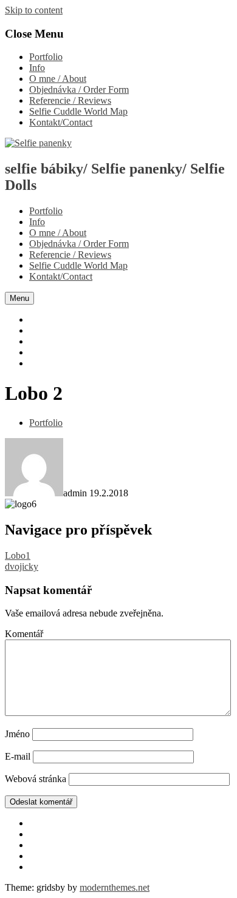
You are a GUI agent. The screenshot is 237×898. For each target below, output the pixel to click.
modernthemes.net (114, 887)
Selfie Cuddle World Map (78, 111)
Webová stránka (35, 779)
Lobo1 (17, 555)
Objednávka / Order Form (79, 89)
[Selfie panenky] (38, 143)
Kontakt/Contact (60, 122)
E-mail (17, 756)
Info (37, 67)
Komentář (24, 634)
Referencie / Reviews (70, 100)
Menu (19, 298)
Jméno (17, 734)
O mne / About (57, 78)
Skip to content (34, 10)
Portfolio (46, 57)
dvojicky (21, 566)
